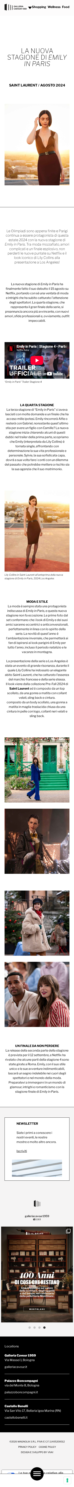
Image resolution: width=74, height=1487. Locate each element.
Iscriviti (22, 1151)
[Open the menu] (37, 1474)
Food (65, 7)
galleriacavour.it (16, 1367)
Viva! (50, 1452)
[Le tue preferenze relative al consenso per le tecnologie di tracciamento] (67, 1480)
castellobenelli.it (16, 1417)
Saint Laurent (19, 688)
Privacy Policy (27, 1446)
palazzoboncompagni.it (21, 1392)
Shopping (39, 7)
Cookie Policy (47, 1446)
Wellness (54, 7)
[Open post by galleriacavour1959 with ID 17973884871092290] (37, 1274)
